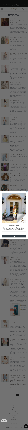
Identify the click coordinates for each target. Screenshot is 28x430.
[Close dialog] (26, 191)
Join (14, 236)
